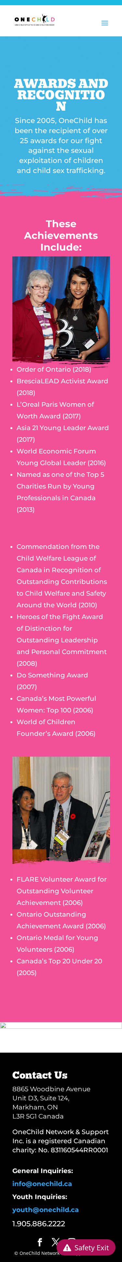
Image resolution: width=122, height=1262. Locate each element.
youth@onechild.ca (45, 1210)
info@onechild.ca (42, 1184)
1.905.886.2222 (38, 1223)
